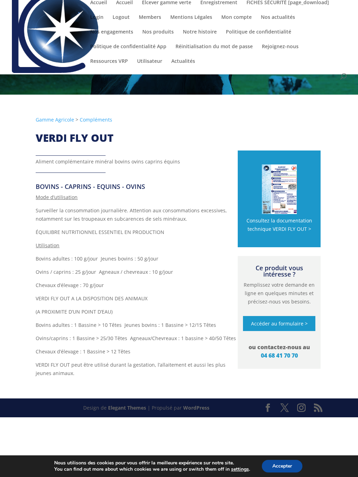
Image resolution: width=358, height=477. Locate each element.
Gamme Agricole (55, 119)
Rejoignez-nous (280, 47)
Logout (121, 17)
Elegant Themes (127, 407)
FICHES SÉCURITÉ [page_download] (287, 3)
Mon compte (236, 17)
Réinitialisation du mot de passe (214, 47)
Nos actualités (278, 17)
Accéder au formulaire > (279, 323)
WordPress (196, 407)
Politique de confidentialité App (128, 47)
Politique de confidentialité (258, 32)
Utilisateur (149, 61)
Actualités (183, 61)
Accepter (282, 466)
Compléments (96, 119)
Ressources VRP (109, 61)
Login (96, 17)
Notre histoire (200, 32)
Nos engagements (111, 32)
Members (150, 17)
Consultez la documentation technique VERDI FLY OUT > (279, 224)
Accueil (98, 3)
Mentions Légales (191, 17)
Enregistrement (218, 3)
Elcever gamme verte (166, 3)
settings (240, 469)
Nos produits (158, 32)
